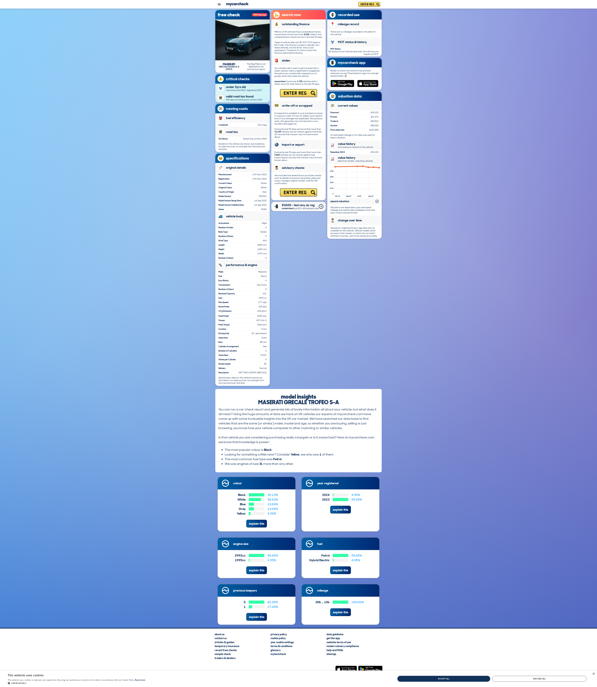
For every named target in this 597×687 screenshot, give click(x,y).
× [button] (593, 674)
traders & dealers (225, 657)
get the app (333, 638)
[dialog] (298, 679)
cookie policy (278, 638)
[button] (76, 683)
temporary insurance (227, 646)
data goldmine (334, 634)
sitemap (331, 653)
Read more (140, 680)
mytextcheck (278, 653)
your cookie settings (282, 642)
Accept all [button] (444, 678)
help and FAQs (334, 650)
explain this (256, 524)
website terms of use (338, 642)
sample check (223, 653)
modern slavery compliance (342, 646)
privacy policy (279, 634)
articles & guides (224, 642)
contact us (221, 638)
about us (219, 634)
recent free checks (226, 650)
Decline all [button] (539, 678)
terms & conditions (281, 646)
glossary (276, 650)
